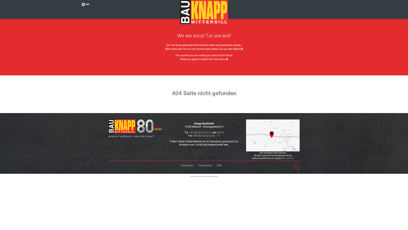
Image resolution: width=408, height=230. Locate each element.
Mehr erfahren (288, 158)
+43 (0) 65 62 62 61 (200, 132)
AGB (219, 165)
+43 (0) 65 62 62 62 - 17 (206, 135)
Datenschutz (205, 165)
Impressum (187, 165)
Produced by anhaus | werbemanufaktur (204, 176)
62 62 (220, 132)
